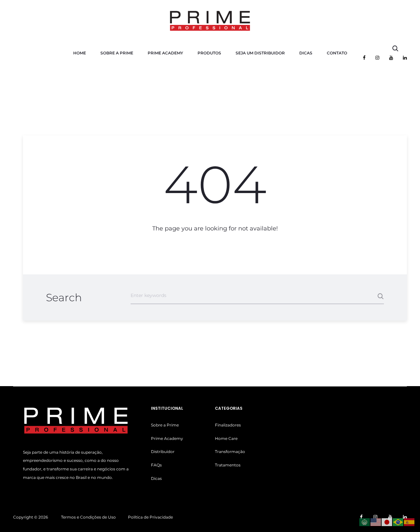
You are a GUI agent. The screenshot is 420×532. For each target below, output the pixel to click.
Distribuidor (163, 451)
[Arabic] (364, 522)
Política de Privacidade (150, 517)
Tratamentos (228, 465)
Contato (337, 52)
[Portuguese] (398, 522)
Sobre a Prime (116, 52)
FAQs (156, 465)
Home (79, 52)
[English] (376, 522)
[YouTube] (391, 57)
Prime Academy (165, 52)
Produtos (209, 52)
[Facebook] (364, 57)
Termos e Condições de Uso (88, 517)
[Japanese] (387, 522)
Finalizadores (228, 425)
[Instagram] (377, 57)
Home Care (226, 438)
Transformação (230, 451)
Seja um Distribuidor (260, 52)
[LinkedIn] (405, 57)
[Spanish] (409, 522)
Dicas (305, 52)
